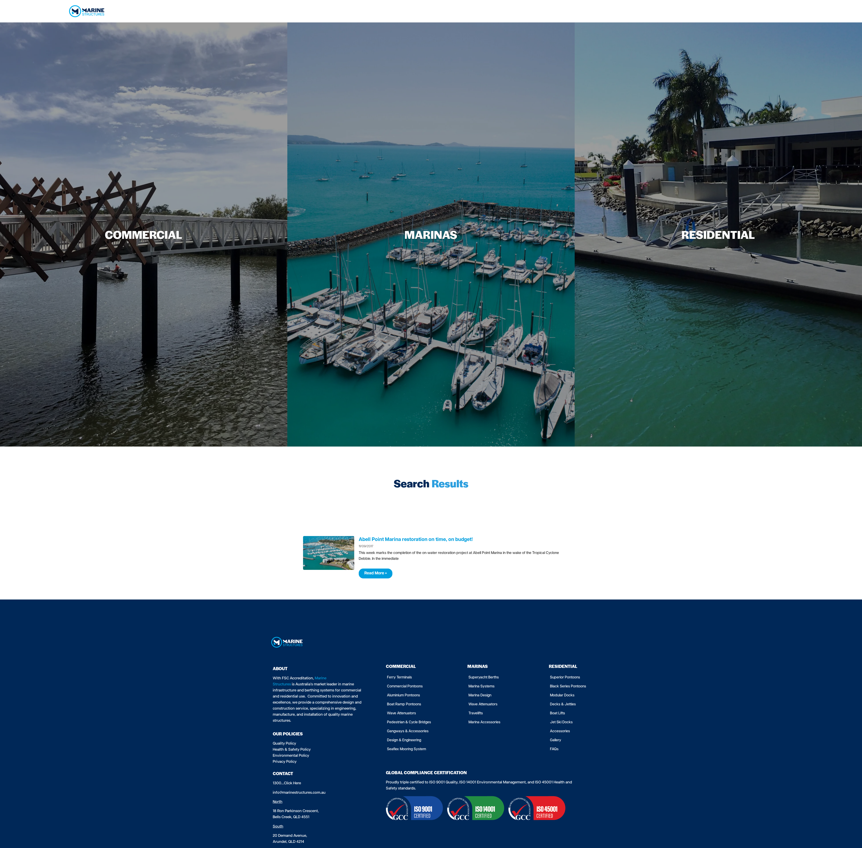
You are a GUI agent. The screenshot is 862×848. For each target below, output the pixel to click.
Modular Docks (562, 695)
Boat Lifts (557, 713)
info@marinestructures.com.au (299, 793)
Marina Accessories (484, 722)
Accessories (560, 731)
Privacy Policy (285, 762)
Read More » (375, 573)
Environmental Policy (291, 756)
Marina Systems (481, 686)
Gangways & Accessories (408, 731)
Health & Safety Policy (292, 750)
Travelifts (475, 713)
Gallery (555, 740)
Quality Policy (284, 744)
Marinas (653, 11)
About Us (709, 11)
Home (603, 11)
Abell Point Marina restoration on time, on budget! (416, 539)
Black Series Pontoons (568, 686)
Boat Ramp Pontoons (404, 704)
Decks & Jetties (563, 704)
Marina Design (479, 695)
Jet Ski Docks (561, 722)
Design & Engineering (404, 740)
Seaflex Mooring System (406, 749)
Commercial (624, 11)
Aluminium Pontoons (403, 695)
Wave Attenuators (401, 713)
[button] (789, 11)
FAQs (554, 749)
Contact (769, 11)
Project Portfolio (743, 11)
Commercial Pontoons (405, 686)
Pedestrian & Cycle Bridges (409, 722)
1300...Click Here (287, 783)
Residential (681, 11)
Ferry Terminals (399, 677)
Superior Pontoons (565, 677)
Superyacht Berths (483, 677)
